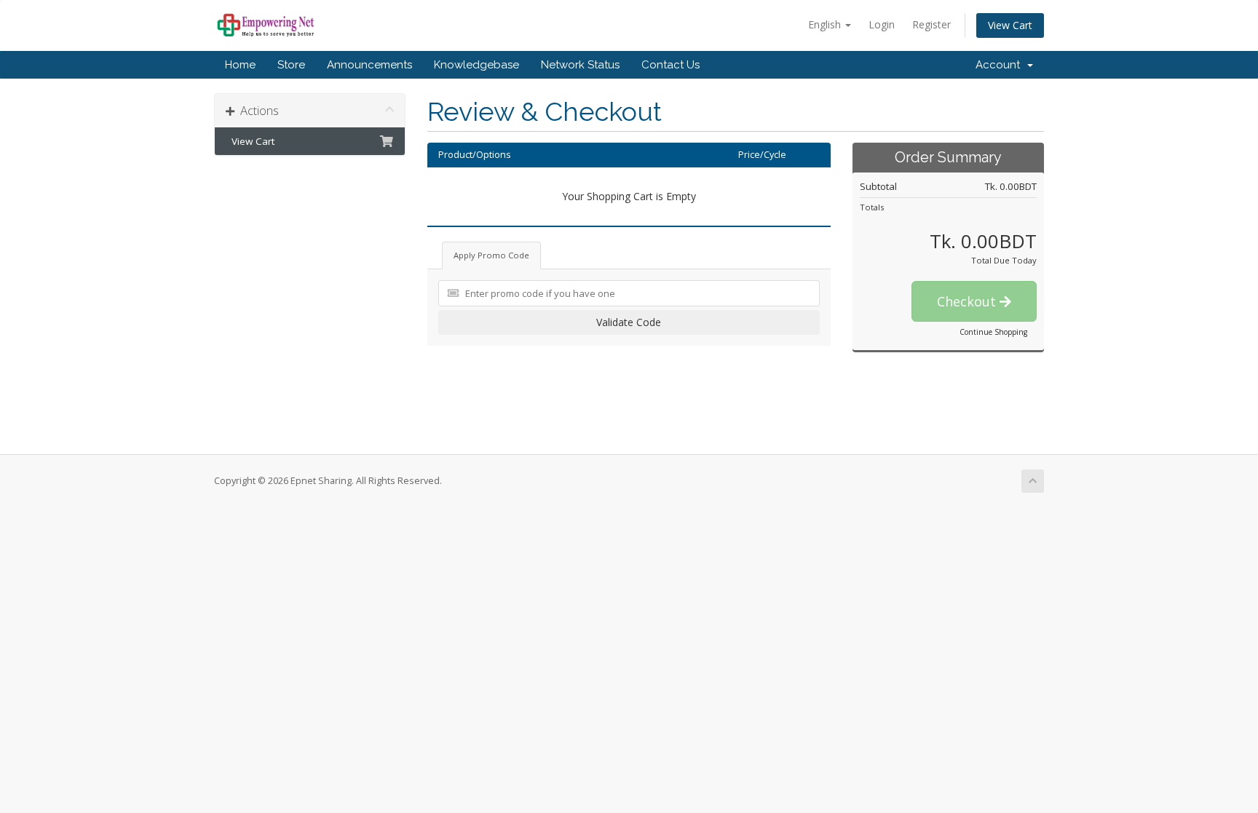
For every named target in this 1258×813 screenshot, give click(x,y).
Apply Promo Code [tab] (491, 255)
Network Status (580, 64)
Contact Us (670, 64)
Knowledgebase (476, 64)
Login (882, 24)
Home (240, 64)
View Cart (1010, 25)
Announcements (369, 64)
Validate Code (628, 322)
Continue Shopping (993, 332)
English (826, 24)
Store (291, 64)
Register (931, 24)
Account (1001, 64)
